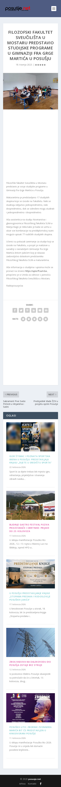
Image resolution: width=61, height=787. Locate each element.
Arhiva (22, 783)
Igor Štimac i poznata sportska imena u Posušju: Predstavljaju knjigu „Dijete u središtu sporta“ (30, 459)
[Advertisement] (30, 146)
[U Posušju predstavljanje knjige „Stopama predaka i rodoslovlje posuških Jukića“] (30, 574)
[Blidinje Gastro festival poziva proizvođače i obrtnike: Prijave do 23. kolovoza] (30, 505)
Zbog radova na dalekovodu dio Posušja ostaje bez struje (30, 663)
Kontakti (32, 783)
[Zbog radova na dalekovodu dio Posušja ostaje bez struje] (30, 642)
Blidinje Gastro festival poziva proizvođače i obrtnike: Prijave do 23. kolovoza (29, 528)
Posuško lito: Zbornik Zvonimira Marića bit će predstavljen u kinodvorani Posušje (30, 730)
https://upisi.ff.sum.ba (36, 271)
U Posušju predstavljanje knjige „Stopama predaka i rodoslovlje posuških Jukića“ (30, 596)
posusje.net (34, 779)
